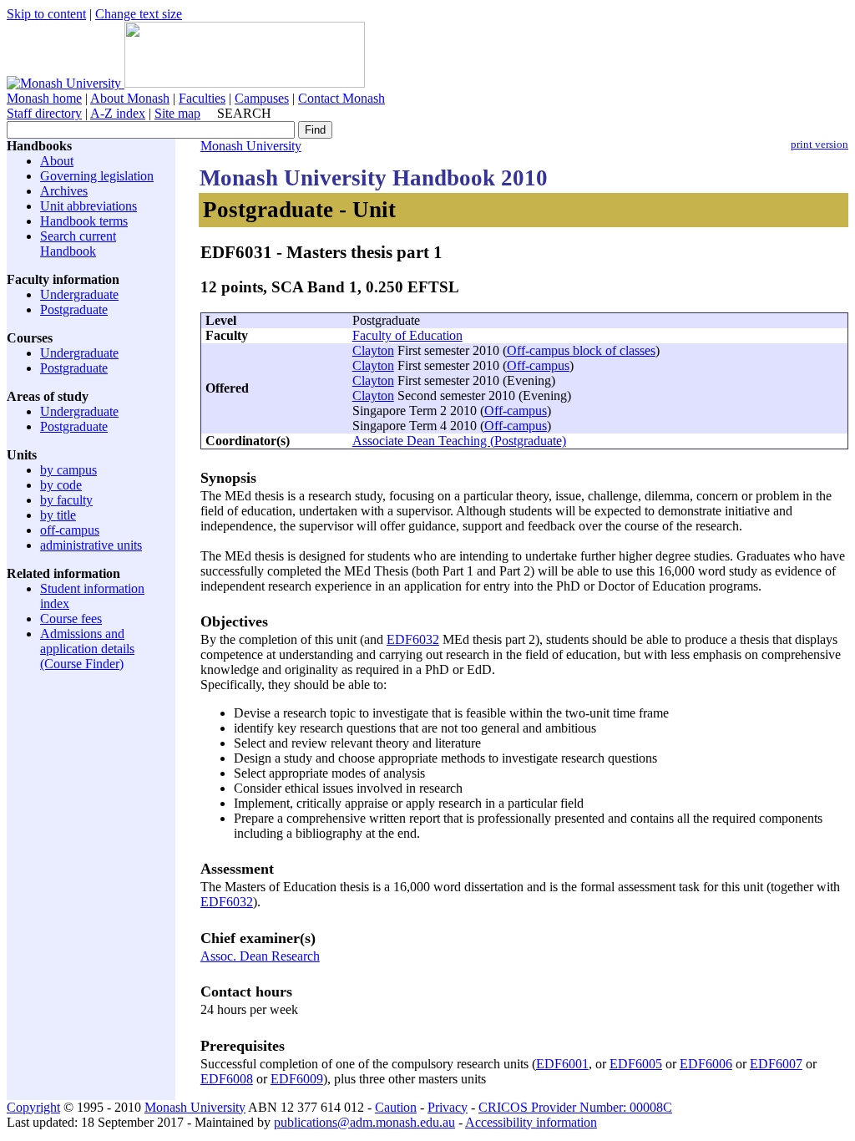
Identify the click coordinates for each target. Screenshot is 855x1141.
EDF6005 (636, 1064)
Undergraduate (79, 294)
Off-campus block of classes (581, 350)
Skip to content (46, 14)
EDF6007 (776, 1064)
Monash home (44, 98)
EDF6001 (562, 1064)
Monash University (250, 146)
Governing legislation (97, 176)
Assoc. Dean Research (260, 956)
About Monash (129, 98)
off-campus (69, 530)
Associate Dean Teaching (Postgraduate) (459, 441)
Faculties (202, 98)
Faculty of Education (407, 335)
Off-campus (538, 365)
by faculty (66, 500)
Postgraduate (74, 309)
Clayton (373, 350)
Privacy (448, 1107)
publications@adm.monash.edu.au (364, 1122)
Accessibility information (531, 1122)
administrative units (91, 545)
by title (58, 515)
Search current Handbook (78, 243)
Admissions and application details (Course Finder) (87, 648)
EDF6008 (226, 1079)
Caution (396, 1107)
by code (61, 485)
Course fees (71, 618)
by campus (68, 470)
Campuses (262, 98)
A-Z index (117, 113)
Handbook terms (84, 221)
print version (819, 144)
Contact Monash (341, 98)
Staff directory (44, 113)
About (56, 161)
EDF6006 (706, 1064)
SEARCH (244, 113)
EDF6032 (413, 639)
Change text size (138, 14)
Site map (177, 113)
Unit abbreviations (88, 206)
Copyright (33, 1107)
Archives (64, 191)
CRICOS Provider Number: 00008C (575, 1107)
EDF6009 (297, 1079)
